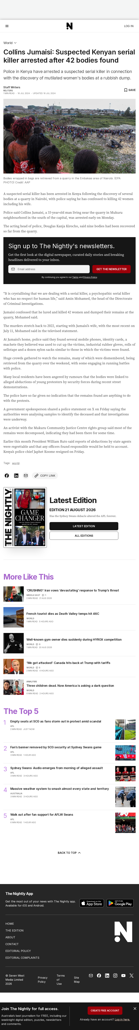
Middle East (33, 595)
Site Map (77, 979)
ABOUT (10, 937)
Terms (75, 277)
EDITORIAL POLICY (18, 951)
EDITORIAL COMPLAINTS (22, 957)
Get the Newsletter (111, 269)
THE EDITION (14, 930)
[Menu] (6, 26)
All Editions (84, 535)
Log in (129, 26)
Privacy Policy (90, 277)
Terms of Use (61, 979)
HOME (9, 923)
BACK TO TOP (67, 852)
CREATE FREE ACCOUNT (105, 1010)
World (8, 43)
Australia (16, 793)
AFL (12, 726)
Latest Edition (84, 526)
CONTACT (12, 944)
